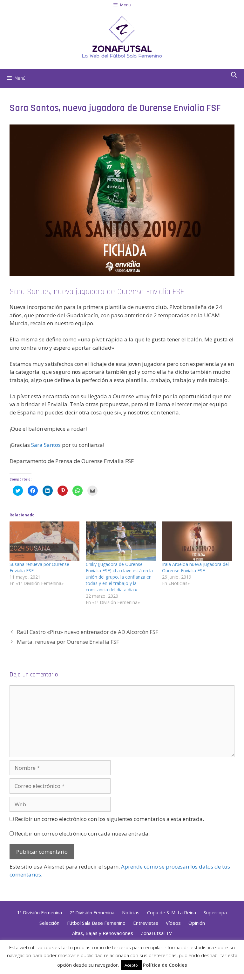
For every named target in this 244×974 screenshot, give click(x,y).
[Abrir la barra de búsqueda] (234, 75)
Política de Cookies (165, 965)
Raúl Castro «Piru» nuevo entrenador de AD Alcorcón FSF (87, 631)
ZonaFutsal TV (156, 933)
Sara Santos (46, 444)
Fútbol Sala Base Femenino (96, 923)
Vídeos (173, 923)
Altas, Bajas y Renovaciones (102, 933)
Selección (49, 923)
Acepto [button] (131, 965)
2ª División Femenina (92, 912)
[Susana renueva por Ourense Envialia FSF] (44, 541)
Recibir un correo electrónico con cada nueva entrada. (82, 833)
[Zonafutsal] (122, 36)
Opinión (196, 923)
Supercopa (215, 912)
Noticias (130, 912)
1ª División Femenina (39, 912)
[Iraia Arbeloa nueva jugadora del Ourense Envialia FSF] (197, 541)
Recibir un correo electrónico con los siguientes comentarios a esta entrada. (109, 819)
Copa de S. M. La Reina (171, 912)
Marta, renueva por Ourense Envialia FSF (68, 641)
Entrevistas (145, 923)
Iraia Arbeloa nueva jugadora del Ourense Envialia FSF (195, 567)
